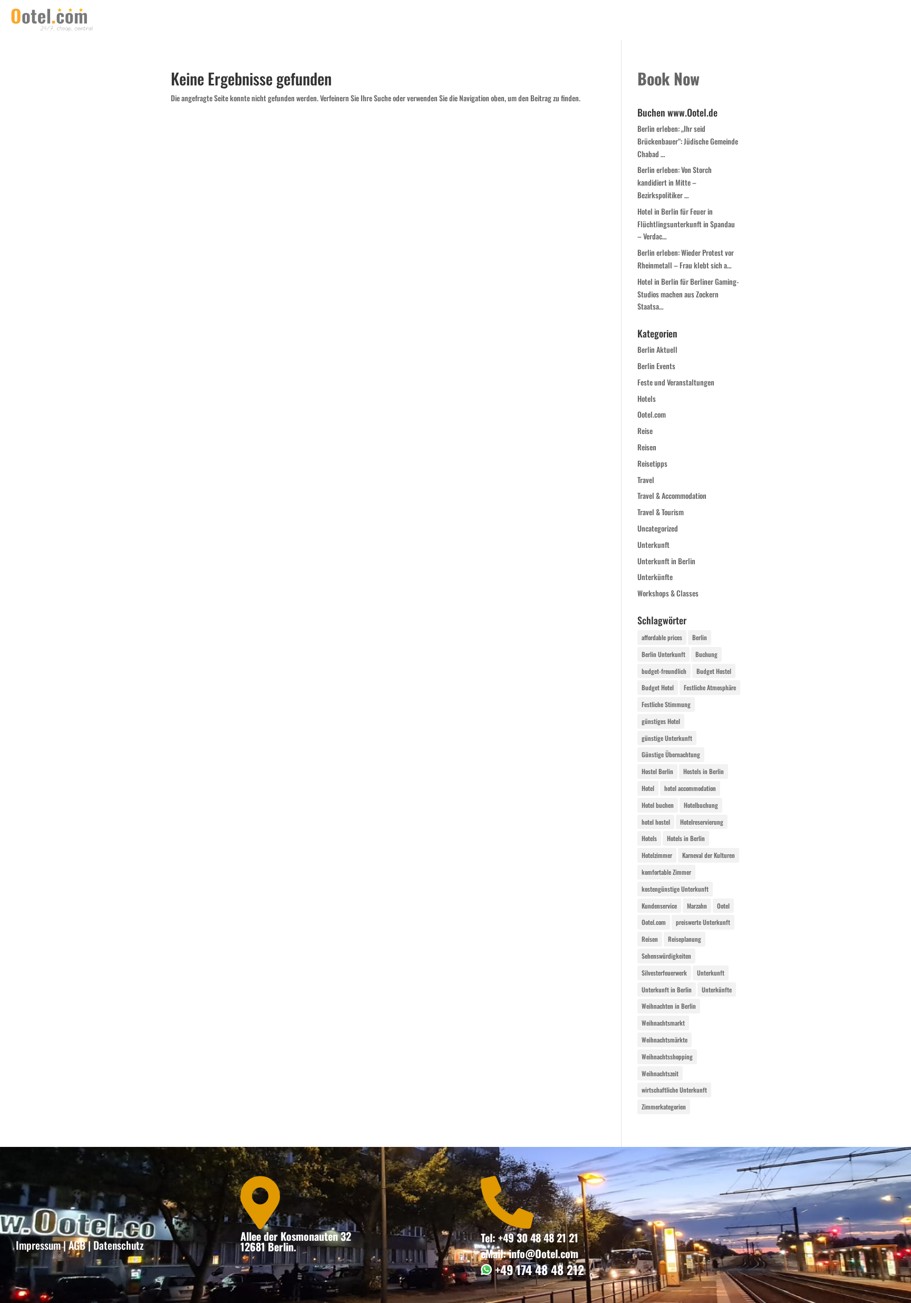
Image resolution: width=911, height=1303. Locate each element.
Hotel (648, 788)
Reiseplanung (684, 938)
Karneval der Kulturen (708, 855)
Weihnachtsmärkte (664, 1039)
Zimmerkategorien (664, 1106)
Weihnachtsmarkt (663, 1022)
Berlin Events (656, 365)
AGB (77, 1245)
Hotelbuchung (701, 804)
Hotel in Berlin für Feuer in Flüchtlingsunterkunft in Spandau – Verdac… (686, 224)
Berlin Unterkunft (663, 654)
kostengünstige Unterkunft (675, 888)
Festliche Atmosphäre (710, 687)
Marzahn (697, 905)
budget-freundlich (664, 671)
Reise (645, 430)
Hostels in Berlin (703, 771)
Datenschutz (118, 1245)
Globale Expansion (865, 20)
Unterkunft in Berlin (666, 560)
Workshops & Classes (668, 593)
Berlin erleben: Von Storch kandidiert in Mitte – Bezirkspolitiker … (674, 182)
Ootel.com (651, 414)
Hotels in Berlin (686, 838)
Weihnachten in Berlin (669, 1005)
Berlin (699, 637)
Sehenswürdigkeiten (666, 955)
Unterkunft (653, 544)
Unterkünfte (655, 576)
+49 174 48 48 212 (538, 1270)
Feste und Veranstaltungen (675, 382)
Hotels (646, 398)
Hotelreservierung (701, 821)
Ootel (723, 905)
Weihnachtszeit (660, 1073)
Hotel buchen (658, 804)
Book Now (758, 20)
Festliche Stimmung (666, 704)
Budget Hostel (713, 671)
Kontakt (712, 20)
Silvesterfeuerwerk (664, 972)
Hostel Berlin (657, 771)
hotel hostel (656, 821)
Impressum (38, 1245)
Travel (645, 479)
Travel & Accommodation (671, 495)
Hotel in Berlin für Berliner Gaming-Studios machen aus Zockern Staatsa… (688, 294)
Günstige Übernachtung (671, 754)
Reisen (646, 446)
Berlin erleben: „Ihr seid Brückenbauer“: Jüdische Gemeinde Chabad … (687, 141)
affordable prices (662, 637)
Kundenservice (659, 905)
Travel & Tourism (660, 511)
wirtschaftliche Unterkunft (674, 1089)
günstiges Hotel (661, 721)
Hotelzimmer (657, 855)
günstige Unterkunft (667, 737)
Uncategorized (657, 528)
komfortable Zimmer (666, 871)
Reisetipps (652, 463)
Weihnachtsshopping (667, 1056)
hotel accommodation (690, 788)
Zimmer (805, 20)
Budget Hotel (658, 687)
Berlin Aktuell (657, 349)
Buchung (706, 654)
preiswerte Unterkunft (703, 922)
